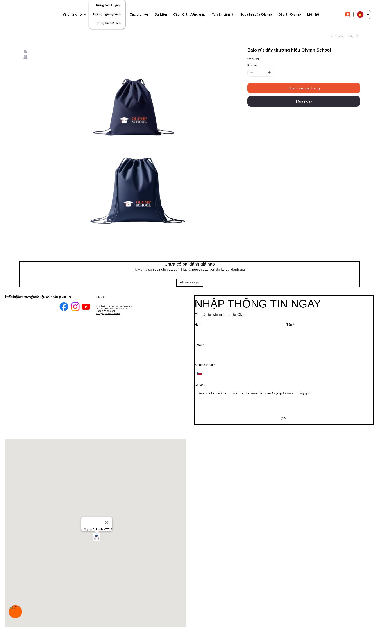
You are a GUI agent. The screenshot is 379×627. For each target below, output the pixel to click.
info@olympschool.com (108, 313)
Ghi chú (200, 385)
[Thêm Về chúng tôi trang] (85, 14)
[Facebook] (64, 314)
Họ (197, 324)
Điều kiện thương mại (22, 297)
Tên (290, 324)
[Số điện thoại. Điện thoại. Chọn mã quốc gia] (201, 373)
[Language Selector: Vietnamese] (362, 14)
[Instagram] (75, 314)
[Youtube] (86, 314)
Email (199, 344)
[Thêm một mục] (269, 72)
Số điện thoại (205, 364)
